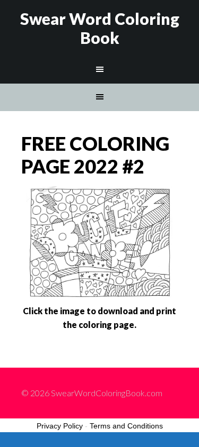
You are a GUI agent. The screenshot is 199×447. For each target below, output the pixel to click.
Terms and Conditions (126, 426)
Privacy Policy (60, 426)
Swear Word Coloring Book (99, 28)
